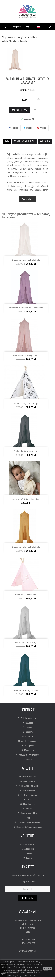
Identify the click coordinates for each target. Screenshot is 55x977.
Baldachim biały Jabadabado (26, 260)
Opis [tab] (7, 141)
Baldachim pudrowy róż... (26, 355)
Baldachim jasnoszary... (26, 642)
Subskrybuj (27, 898)
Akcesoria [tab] (45, 141)
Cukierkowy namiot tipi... (26, 594)
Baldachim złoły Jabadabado (26, 547)
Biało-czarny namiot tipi (26, 403)
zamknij (47, 968)
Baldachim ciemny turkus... (26, 690)
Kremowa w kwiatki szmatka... (26, 499)
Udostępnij (14, 127)
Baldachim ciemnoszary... (25, 451)
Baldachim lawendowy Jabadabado (26, 307)
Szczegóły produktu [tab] (24, 141)
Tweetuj (29, 127)
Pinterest (43, 127)
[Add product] (43, 110)
